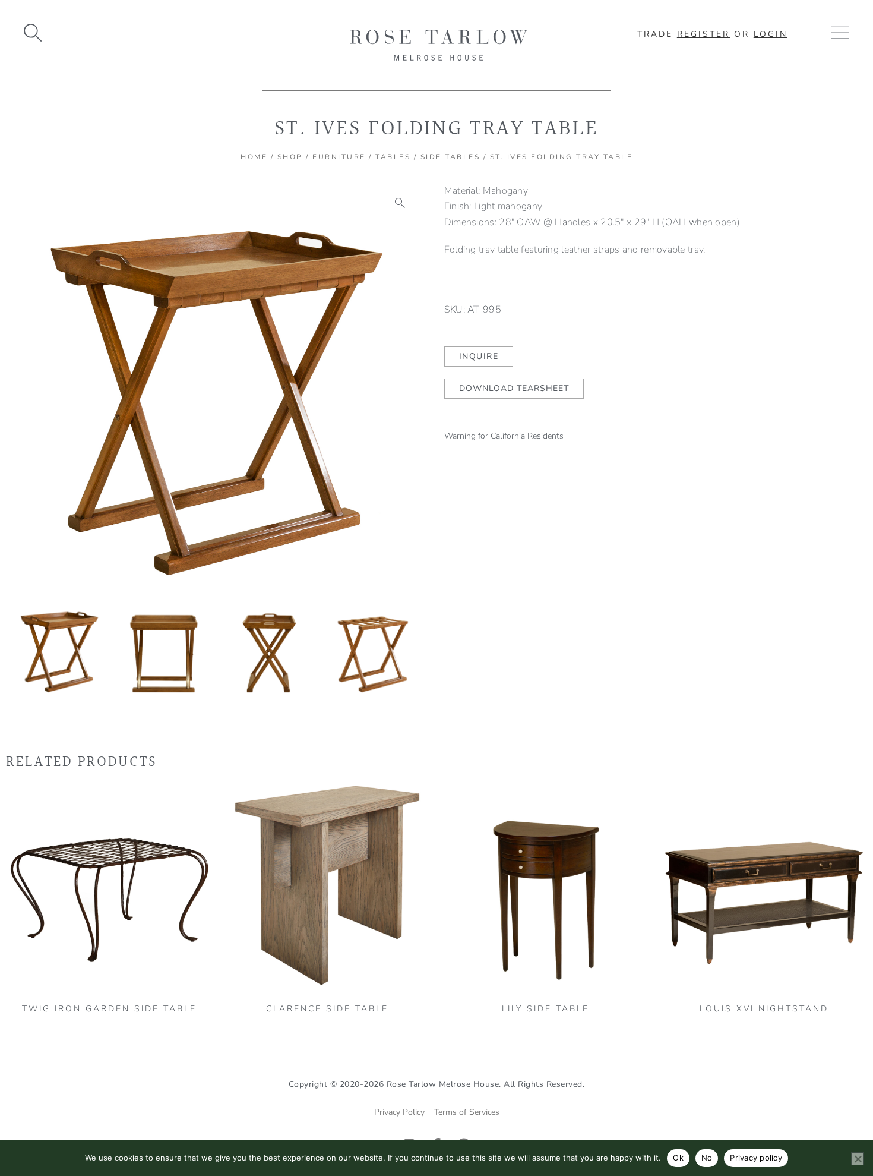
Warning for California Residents (504, 436)
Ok (678, 1157)
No (707, 1157)
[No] (857, 1158)
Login (770, 34)
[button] (400, 203)
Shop (290, 157)
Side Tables (450, 157)
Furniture (339, 157)
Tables (392, 157)
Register (703, 34)
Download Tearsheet (514, 388)
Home (254, 157)
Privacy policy (756, 1157)
